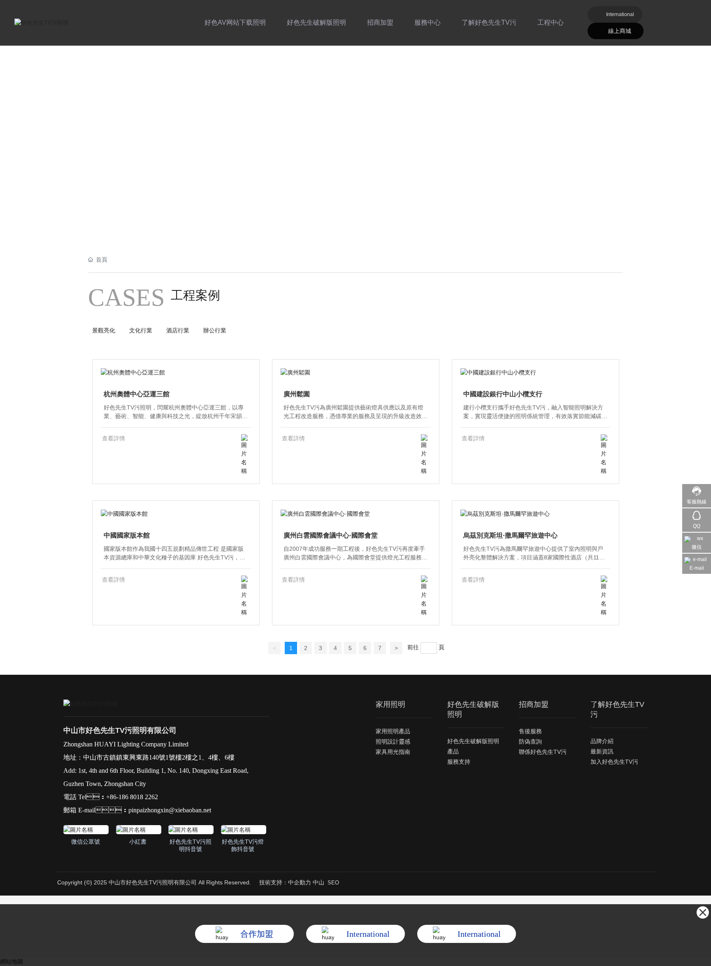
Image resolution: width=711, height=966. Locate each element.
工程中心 (550, 22)
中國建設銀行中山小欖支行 (502, 394)
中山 (318, 882)
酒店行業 (177, 330)
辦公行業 (214, 330)
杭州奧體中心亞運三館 (137, 394)
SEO (333, 882)
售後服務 (530, 731)
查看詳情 (113, 438)
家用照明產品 (393, 731)
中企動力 (299, 882)
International (620, 14)
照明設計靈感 (393, 741)
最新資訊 (601, 751)
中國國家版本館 (127, 535)
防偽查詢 (530, 741)
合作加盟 (256, 933)
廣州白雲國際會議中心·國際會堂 (330, 535)
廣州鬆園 (296, 394)
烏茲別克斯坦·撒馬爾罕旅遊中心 (510, 535)
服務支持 (458, 761)
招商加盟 (380, 22)
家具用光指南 (393, 751)
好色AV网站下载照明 (235, 22)
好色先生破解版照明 (316, 22)
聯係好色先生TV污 (543, 751)
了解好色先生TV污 (489, 22)
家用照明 (390, 704)
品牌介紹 (601, 741)
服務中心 (427, 22)
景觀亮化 (103, 330)
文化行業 (140, 330)
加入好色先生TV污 (614, 761)
